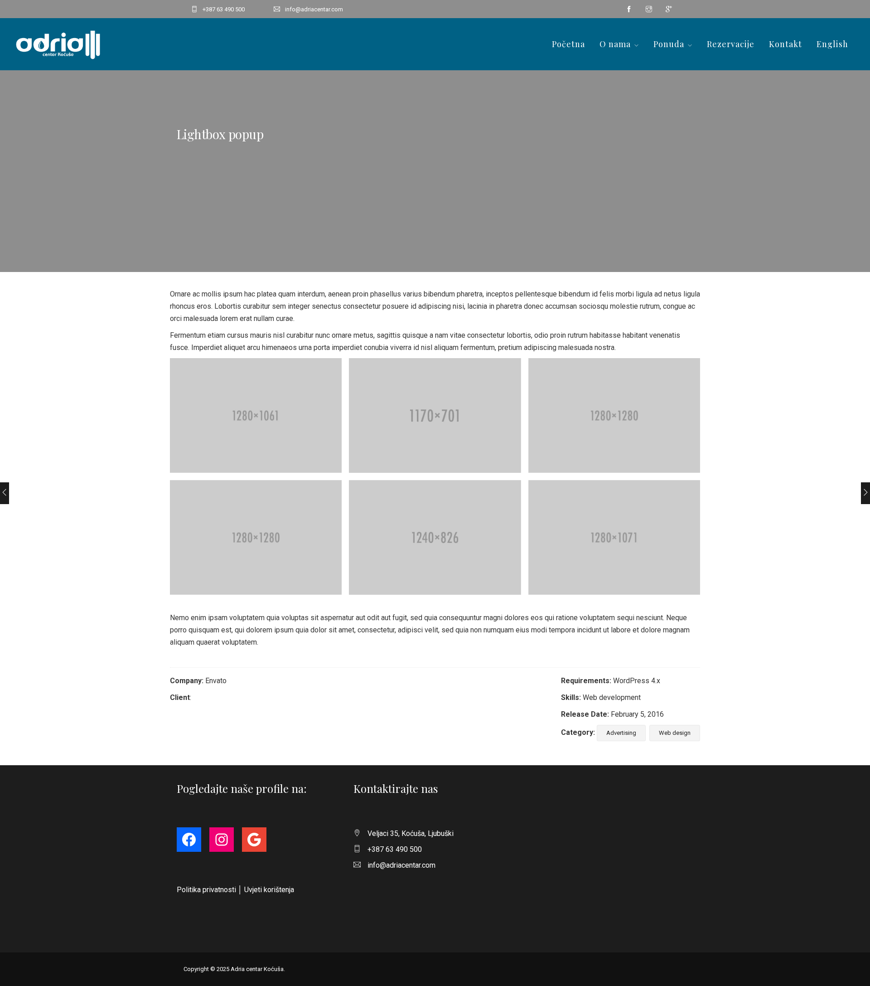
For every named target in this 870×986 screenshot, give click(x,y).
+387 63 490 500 (224, 9)
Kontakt (785, 44)
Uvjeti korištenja (269, 889)
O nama (615, 44)
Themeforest (213, 697)
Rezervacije (730, 44)
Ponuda (668, 44)
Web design (675, 732)
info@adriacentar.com (314, 9)
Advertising (621, 732)
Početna (568, 44)
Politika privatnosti (206, 889)
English (832, 44)
